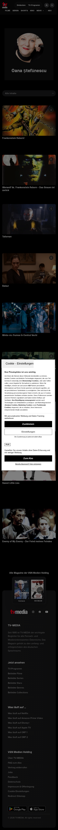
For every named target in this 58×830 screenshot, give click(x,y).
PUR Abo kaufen (28, 458)
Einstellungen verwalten (28, 432)
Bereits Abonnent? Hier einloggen (28, 464)
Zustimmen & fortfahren (28, 424)
